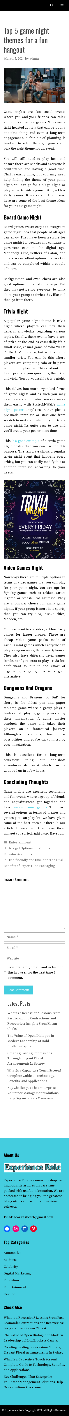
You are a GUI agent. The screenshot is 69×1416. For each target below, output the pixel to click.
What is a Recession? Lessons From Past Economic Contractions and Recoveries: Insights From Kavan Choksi (34, 1323)
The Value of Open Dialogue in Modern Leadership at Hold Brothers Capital (30, 1041)
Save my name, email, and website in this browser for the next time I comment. (35, 972)
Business (10, 1260)
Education (11, 1280)
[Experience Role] (11, 5)
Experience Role (16, 1180)
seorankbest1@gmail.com (33, 1217)
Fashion (10, 1294)
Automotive (12, 1253)
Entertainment (20, 842)
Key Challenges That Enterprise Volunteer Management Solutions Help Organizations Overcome (33, 1093)
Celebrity (11, 1267)
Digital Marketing (17, 1273)
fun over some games (30, 807)
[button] (52, 5)
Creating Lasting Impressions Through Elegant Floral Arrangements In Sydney (29, 1058)
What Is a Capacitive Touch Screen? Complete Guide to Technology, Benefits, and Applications (34, 1075)
